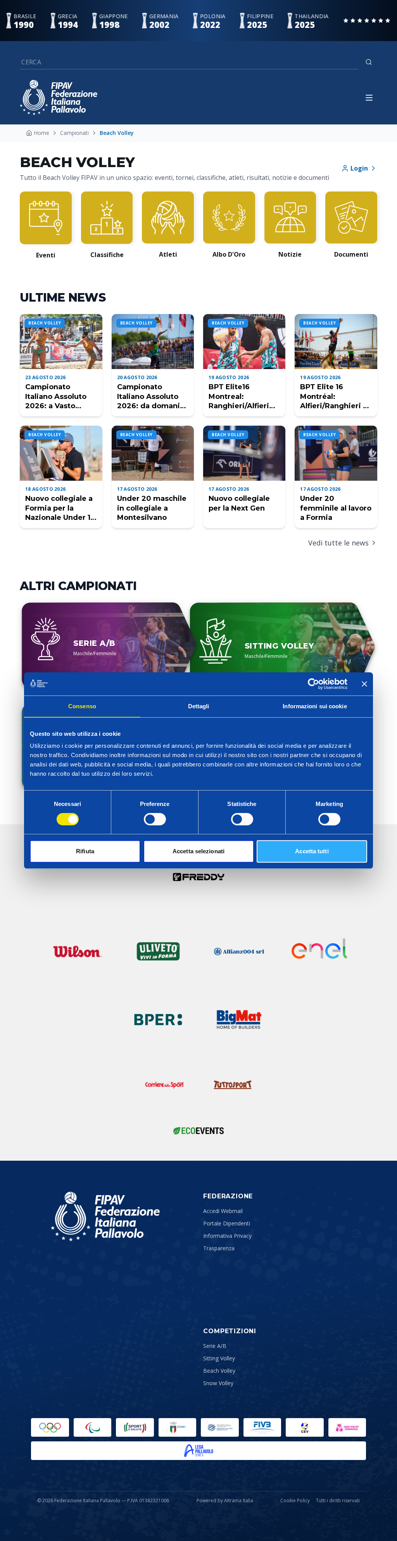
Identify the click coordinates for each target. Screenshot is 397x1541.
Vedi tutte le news (338, 542)
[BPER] (158, 1019)
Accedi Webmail (223, 1211)
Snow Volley (218, 1383)
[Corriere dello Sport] (164, 1084)
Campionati (74, 132)
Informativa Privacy (227, 1235)
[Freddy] (198, 877)
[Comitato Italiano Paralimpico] (220, 1427)
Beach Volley (219, 1370)
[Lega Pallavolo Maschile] (198, 1450)
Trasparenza (219, 1248)
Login (359, 168)
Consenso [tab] (82, 706)
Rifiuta (85, 851)
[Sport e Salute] (135, 1427)
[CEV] (305, 1427)
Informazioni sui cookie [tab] (315, 706)
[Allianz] (239, 951)
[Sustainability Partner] (198, 1130)
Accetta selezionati (198, 851)
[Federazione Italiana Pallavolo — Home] (58, 97)
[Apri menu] (369, 98)
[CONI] (178, 1427)
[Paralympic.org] (93, 1427)
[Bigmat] (239, 1019)
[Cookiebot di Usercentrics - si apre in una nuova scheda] (313, 684)
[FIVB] (262, 1427)
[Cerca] (368, 62)
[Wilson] (77, 951)
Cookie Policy (295, 1501)
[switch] (155, 819)
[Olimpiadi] (50, 1427)
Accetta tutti (311, 851)
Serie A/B (214, 1345)
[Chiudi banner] (364, 684)
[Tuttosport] (232, 1084)
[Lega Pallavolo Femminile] (347, 1427)
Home (41, 132)
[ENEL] (319, 951)
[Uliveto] (158, 951)
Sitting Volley (219, 1358)
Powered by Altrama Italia (225, 1500)
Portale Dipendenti (226, 1223)
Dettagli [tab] (198, 706)
